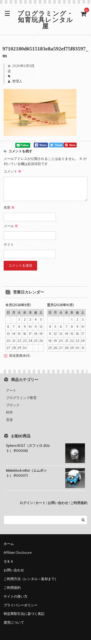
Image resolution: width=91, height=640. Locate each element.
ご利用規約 (78, 503)
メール (11, 226)
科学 (9, 413)
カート (40, 503)
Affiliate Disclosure (18, 553)
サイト (9, 245)
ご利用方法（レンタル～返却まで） (31, 579)
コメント (12, 172)
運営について (14, 623)
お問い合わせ (58, 503)
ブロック (13, 405)
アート (11, 391)
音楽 (9, 420)
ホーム (9, 544)
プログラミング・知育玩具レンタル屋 (45, 20)
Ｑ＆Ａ (9, 561)
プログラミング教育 (21, 398)
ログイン (26, 503)
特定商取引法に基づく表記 (24, 614)
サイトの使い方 (15, 597)
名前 (9, 208)
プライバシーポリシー (21, 605)
